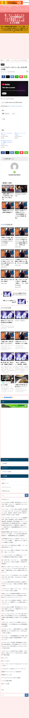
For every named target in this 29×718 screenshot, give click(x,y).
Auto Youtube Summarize (15, 106)
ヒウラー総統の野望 (6, 680)
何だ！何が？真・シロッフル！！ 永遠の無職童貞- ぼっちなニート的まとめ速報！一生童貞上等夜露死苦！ (14, 561)
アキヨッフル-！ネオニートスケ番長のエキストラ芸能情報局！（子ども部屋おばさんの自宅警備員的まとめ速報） (14, 624)
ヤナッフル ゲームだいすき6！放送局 (10, 677)
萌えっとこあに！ (5, 660)
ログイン (4, 479)
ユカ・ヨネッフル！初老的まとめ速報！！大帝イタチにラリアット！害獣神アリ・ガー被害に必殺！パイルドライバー (14, 602)
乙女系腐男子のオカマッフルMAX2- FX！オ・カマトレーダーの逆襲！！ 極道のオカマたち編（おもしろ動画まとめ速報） (14, 540)
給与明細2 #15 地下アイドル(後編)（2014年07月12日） (7, 142)
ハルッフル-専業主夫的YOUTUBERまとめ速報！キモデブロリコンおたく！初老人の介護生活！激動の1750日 (14, 583)
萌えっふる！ (4, 657)
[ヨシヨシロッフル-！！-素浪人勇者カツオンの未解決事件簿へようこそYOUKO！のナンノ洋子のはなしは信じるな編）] (14, 630)
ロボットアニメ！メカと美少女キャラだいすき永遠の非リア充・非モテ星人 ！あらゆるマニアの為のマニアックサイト (14, 577)
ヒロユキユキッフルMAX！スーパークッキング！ (13, 668)
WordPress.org (5, 490)
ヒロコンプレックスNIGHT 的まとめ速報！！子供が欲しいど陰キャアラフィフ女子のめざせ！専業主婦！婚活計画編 (14, 653)
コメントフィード (6, 487)
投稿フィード (5, 483)
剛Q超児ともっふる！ (6, 674)
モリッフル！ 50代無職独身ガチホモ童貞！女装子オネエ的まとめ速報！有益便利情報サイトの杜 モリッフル (14, 637)
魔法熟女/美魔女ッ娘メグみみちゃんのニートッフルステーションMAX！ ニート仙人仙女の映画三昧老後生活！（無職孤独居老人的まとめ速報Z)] (14, 533)
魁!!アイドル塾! (5, 683)
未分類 (2, 64)
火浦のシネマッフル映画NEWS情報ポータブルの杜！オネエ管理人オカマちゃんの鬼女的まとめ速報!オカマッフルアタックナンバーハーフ (13, 595)
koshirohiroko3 (14, 175)
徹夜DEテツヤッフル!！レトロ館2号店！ (11, 671)
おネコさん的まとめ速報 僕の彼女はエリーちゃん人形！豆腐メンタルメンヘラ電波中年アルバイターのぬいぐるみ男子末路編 (14, 504)
